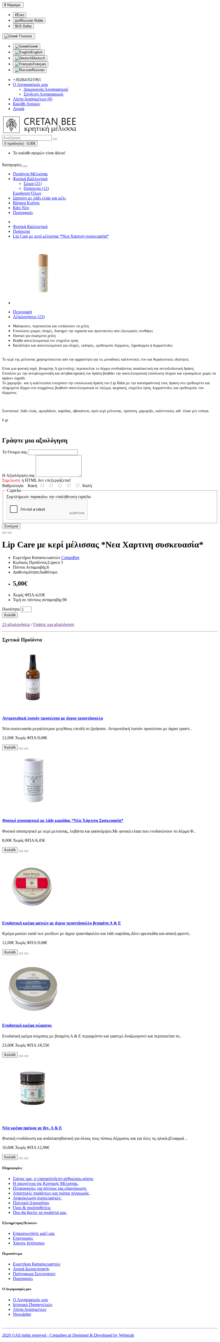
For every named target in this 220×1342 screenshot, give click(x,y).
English (36, 52)
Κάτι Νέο (21, 207)
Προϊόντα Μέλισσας (30, 174)
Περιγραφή (22, 312)
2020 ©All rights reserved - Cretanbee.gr (37, 1335)
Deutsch (38, 58)
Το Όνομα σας (14, 452)
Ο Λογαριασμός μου (30, 1299)
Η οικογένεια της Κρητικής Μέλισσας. (46, 1183)
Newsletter (22, 1314)
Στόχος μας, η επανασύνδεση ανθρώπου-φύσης (53, 1178)
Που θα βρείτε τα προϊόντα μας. (40, 1212)
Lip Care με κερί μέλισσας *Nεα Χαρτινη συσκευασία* (61, 236)
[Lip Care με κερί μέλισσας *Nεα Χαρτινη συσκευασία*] (43, 302)
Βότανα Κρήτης (26, 203)
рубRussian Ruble (29, 21)
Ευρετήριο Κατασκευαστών (36, 1264)
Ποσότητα (11, 609)
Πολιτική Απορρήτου (31, 1202)
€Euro (19, 15)
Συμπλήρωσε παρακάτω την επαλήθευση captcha (48, 496)
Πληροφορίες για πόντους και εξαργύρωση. (50, 1188)
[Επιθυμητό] (4, 533)
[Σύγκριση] (10, 533)
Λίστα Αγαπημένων (29, 1309)
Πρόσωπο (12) (36, 188)
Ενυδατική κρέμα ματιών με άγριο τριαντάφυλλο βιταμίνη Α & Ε (61, 923)
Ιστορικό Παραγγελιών (32, 1304)
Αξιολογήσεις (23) (29, 316)
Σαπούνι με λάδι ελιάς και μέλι (39, 198)
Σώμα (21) (33, 183)
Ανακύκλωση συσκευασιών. (37, 1198)
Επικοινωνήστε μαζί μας (34, 1233)
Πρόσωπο (21, 231)
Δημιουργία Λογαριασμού (46, 89)
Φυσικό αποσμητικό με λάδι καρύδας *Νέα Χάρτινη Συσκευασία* (62, 820)
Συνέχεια (11, 526)
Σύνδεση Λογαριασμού (43, 94)
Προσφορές (23, 212)
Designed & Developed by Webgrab (103, 1335)
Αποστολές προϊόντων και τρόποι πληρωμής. (51, 1193)
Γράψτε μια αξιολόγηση (53, 624)
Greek (33, 46)
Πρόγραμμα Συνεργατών (34, 1273)
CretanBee (70, 557)
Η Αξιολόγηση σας (18, 475)
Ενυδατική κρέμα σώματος (27, 1025)
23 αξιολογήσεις (16, 624)
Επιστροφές (23, 1238)
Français (39, 64)
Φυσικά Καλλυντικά (30, 178)
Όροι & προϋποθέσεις (32, 1207)
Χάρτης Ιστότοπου (29, 1243)
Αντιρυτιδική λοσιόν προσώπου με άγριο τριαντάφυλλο (52, 718)
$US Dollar (23, 26)
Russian (38, 70)
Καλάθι (10, 615)
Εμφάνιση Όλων (27, 193)
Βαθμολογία (12, 485)
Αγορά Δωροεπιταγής (31, 1269)
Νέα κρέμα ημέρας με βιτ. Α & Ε (32, 1128)
